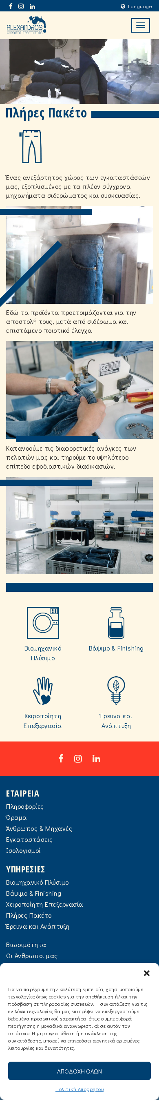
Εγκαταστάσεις (29, 839)
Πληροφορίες (25, 806)
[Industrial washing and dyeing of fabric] (26, 25)
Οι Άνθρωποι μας (32, 955)
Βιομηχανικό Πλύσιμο (37, 882)
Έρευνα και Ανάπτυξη (38, 926)
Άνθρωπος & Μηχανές (39, 828)
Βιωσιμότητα (26, 944)
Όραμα (16, 817)
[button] (147, 973)
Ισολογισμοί (23, 850)
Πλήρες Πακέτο (29, 915)
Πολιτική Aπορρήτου (79, 1089)
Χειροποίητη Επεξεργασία (44, 904)
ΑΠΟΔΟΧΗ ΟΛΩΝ (79, 1071)
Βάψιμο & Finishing (33, 893)
